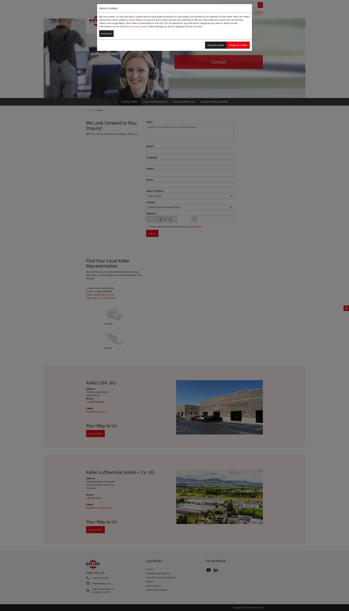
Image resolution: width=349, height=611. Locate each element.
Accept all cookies (238, 45)
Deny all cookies (215, 45)
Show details (106, 33)
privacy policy (140, 26)
